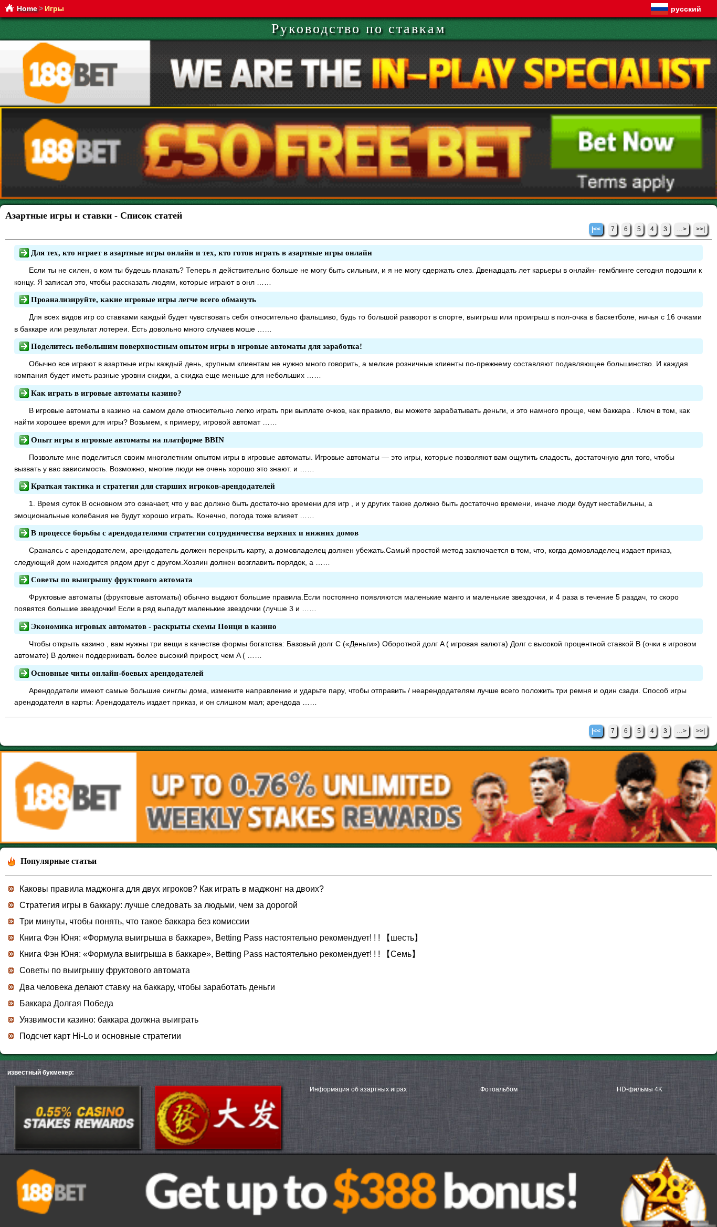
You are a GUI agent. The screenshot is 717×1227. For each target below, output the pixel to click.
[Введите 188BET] (77, 1147)
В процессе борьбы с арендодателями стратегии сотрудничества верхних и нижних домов (194, 533)
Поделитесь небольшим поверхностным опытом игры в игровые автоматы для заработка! (196, 346)
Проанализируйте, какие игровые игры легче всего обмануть (143, 299)
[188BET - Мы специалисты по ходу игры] (358, 104)
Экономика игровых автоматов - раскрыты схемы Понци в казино (154, 626)
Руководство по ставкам (358, 28)
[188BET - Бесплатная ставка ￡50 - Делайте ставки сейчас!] (358, 197)
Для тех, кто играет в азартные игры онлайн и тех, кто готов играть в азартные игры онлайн (201, 253)
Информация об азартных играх (358, 1089)
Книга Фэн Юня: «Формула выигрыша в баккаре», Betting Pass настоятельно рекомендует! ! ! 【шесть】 (221, 937)
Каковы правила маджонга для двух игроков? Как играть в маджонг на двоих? (171, 888)
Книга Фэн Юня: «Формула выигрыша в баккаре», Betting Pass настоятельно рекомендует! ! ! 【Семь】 (219, 954)
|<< (596, 229)
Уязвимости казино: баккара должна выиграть (108, 1019)
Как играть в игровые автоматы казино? (106, 393)
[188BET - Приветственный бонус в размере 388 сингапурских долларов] (358, 841)
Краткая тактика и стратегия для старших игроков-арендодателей (153, 486)
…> (682, 229)
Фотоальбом (499, 1089)
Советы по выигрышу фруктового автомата (112, 579)
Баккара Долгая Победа (66, 1003)
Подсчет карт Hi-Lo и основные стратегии (100, 1036)
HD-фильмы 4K (639, 1089)
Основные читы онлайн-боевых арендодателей (117, 673)
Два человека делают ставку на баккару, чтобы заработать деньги (147, 987)
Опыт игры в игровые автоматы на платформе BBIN (127, 440)
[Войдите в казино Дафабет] (218, 1147)
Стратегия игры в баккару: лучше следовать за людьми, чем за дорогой (158, 905)
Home (27, 8)
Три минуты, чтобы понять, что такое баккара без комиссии (134, 921)
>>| (700, 229)
